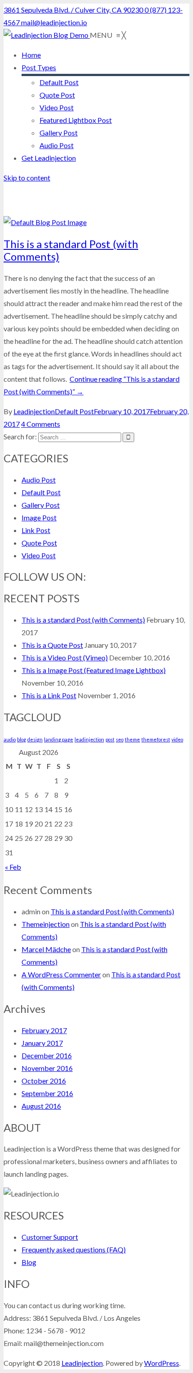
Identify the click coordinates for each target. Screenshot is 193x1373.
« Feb (13, 867)
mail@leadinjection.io (54, 22)
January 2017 (42, 1043)
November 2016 (47, 1068)
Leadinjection (34, 411)
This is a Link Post (49, 695)
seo (119, 739)
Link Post (36, 530)
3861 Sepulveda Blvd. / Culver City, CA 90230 (74, 9)
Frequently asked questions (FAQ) (74, 1249)
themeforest (155, 739)
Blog (29, 1262)
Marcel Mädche (46, 949)
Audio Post (39, 479)
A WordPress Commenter (61, 974)
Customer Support (50, 1237)
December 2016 (47, 1055)
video (177, 739)
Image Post (39, 517)
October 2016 (44, 1080)
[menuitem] (31, 54)
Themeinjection (46, 924)
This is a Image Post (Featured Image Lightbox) (94, 670)
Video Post (39, 555)
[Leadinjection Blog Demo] (47, 35)
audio (10, 739)
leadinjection (89, 739)
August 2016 (41, 1106)
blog (21, 739)
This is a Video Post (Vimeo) (65, 657)
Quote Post (39, 542)
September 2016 (47, 1093)
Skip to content (27, 177)
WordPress (161, 1363)
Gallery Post (41, 505)
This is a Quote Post (52, 645)
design (35, 739)
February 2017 (44, 1030)
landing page (58, 739)
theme (132, 739)
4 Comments (40, 424)
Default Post (74, 411)
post (109, 739)
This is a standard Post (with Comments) (71, 250)
